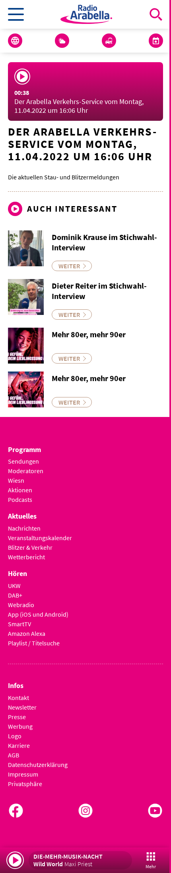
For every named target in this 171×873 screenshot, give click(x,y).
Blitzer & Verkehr (30, 547)
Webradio (21, 605)
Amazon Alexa (26, 633)
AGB (13, 755)
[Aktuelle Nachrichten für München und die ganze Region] (15, 40)
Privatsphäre (25, 784)
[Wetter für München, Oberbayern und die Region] (62, 40)
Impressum (23, 774)
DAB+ (15, 595)
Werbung (20, 726)
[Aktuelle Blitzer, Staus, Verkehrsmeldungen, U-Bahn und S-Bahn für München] (109, 40)
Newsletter (22, 707)
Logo (14, 736)
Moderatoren (25, 471)
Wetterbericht (26, 557)
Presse (17, 717)
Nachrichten (24, 528)
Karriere (19, 745)
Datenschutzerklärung (38, 765)
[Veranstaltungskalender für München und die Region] (156, 40)
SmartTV (19, 624)
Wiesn (16, 480)
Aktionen (20, 490)
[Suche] (156, 14)
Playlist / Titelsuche (34, 643)
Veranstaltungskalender (40, 538)
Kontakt (18, 698)
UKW (14, 586)
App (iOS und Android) (38, 614)
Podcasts (20, 499)
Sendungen (23, 461)
